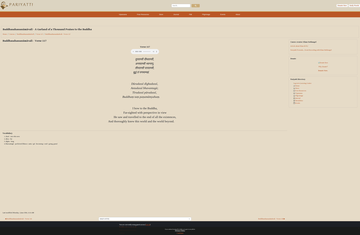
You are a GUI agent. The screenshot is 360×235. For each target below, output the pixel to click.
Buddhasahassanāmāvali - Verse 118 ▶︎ (271, 219)
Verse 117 (39, 34)
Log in (148, 225)
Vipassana (298, 93)
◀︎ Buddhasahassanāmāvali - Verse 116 (18, 219)
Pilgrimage (299, 96)
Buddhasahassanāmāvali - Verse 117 (57, 34)
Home (5, 34)
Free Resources (300, 91)
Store (297, 88)
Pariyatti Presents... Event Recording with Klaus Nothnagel (311, 50)
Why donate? (323, 67)
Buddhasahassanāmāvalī (25, 34)
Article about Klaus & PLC (299, 46)
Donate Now (342, 5)
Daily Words (354, 5)
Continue (180, 233)
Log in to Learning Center (302, 83)
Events (297, 103)
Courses (12, 34)
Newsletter (299, 101)
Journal (297, 98)
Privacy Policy (180, 231)
